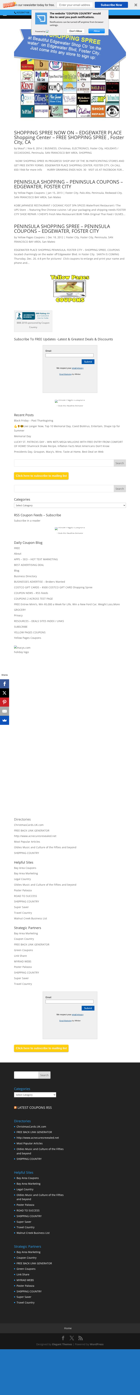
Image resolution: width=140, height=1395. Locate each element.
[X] (4, 693)
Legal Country (22, 879)
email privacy (77, 368)
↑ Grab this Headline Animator (70, 405)
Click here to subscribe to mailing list (41, 475)
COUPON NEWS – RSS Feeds (31, 593)
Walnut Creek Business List (30, 918)
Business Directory (25, 576)
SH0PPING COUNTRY (26, 853)
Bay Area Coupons (25, 868)
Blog (16, 570)
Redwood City (113, 193)
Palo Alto (85, 193)
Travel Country (23, 912)
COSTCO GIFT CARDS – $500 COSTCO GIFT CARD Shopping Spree (53, 587)
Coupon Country (24, 939)
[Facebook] (4, 683)
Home (68, 1328)
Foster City (96, 148)
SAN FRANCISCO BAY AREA (61, 152)
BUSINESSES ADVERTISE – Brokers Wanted (39, 581)
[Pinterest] (4, 702)
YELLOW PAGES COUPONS (30, 632)
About (17, 553)
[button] (70, 5)
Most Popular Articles (27, 841)
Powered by (40, 31)
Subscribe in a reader (27, 520)
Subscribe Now (111, 5)
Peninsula (38, 152)
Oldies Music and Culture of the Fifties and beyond (45, 847)
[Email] (4, 711)
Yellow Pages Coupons (31, 193)
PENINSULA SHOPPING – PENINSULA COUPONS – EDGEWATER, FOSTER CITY (68, 184)
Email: (49, 351)
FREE (17, 548)
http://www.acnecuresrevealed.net (35, 836)
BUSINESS (51, 148)
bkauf (21, 148)
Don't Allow (75, 31)
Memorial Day (22, 436)
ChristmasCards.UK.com (29, 825)
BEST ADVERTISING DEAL (29, 565)
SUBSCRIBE (21, 626)
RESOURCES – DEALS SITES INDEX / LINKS (39, 621)
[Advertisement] (53, 700)
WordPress (97, 1344)
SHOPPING (85, 152)
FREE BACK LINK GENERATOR (31, 830)
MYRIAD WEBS (22, 961)
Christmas (64, 148)
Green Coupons (23, 950)
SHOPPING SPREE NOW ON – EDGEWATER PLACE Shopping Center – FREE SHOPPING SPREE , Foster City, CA (69, 137)
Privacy (18, 615)
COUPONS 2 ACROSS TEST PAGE (33, 598)
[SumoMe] (4, 720)
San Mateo (54, 197)
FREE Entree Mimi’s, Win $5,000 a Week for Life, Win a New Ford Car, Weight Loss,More (67, 604)
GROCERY (20, 609)
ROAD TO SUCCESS (25, 896)
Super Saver (21, 907)
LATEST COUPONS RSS (35, 1107)
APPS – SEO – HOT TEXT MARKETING (36, 559)
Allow (97, 31)
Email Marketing (65, 374)
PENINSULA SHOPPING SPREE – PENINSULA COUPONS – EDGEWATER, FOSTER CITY (62, 228)
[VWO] (49, 31)
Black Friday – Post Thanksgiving (33, 420)
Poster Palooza (23, 890)
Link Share (20, 955)
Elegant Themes (62, 1344)
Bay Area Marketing (26, 873)
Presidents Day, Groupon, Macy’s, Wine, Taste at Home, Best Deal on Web (59, 451)
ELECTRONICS (80, 148)
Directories (22, 819)
